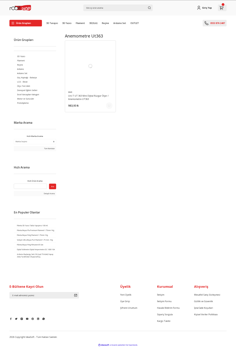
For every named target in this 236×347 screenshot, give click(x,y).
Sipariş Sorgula (165, 314)
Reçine (105, 23)
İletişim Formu (164, 301)
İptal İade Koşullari (203, 307)
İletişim (160, 294)
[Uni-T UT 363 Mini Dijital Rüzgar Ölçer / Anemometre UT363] (90, 66)
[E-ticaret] (118, 345)
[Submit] (76, 295)
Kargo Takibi (163, 321)
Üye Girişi (125, 301)
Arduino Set (119, 23)
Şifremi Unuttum (128, 307)
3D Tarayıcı (52, 23)
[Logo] (20, 8)
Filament (80, 23)
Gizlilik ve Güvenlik (203, 301)
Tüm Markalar (49, 148)
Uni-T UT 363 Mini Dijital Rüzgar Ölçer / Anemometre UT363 (88, 97)
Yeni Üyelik (125, 294)
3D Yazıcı (66, 23)
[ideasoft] (103, 345)
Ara (52, 186)
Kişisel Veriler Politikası (206, 314)
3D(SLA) (93, 23)
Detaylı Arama (49, 193)
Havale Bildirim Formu (168, 307)
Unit (70, 92)
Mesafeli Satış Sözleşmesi (207, 294)
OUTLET (134, 23)
